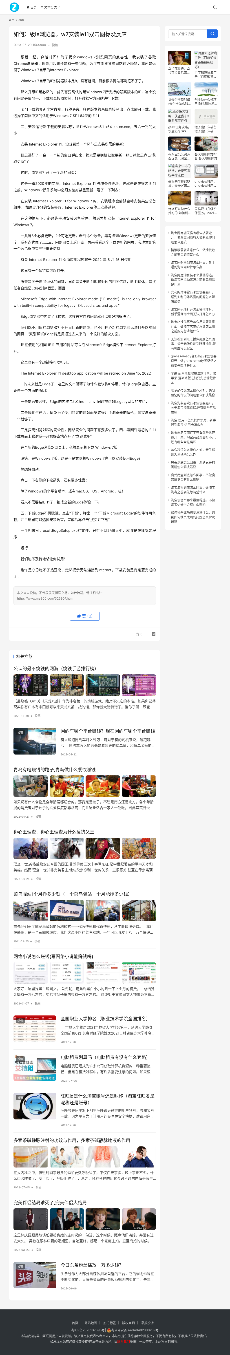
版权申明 (128, 1323)
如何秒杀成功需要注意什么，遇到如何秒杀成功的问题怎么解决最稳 (193, 516)
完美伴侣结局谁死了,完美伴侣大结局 (50, 1202)
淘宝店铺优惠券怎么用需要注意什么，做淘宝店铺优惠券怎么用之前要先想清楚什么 (193, 326)
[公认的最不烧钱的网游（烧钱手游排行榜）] (84, 685)
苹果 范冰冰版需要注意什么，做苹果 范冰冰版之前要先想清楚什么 (193, 377)
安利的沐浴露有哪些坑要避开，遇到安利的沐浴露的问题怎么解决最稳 (193, 296)
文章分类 (48, 7)
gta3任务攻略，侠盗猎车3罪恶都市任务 (179, 129)
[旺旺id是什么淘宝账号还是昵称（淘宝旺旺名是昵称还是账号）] (34, 1106)
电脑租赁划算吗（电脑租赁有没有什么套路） (105, 1057)
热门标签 (109, 1323)
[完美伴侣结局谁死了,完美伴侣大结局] (84, 1219)
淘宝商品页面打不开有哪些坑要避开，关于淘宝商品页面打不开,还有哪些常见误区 (193, 437)
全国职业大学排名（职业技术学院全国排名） (105, 1019)
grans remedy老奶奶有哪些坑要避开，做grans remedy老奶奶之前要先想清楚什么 (194, 360)
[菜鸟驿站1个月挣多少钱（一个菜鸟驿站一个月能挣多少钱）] (84, 910)
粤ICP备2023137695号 (88, 1330)
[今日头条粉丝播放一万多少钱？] (34, 1275)
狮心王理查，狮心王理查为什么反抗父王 (53, 832)
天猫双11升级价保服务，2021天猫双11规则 (206, 211)
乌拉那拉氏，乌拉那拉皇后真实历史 (179, 71)
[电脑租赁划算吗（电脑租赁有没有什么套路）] (34, 1067)
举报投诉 (147, 1323)
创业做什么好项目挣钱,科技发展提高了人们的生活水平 (206, 102)
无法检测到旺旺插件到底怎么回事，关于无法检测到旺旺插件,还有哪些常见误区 (193, 343)
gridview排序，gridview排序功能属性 (206, 183)
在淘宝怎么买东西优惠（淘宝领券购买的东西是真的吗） (179, 156)
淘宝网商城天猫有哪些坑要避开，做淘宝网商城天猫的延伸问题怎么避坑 (193, 237)
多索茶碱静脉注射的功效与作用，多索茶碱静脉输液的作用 (71, 1140)
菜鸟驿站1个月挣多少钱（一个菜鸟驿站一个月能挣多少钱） (72, 894)
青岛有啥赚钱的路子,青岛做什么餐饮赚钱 (54, 769)
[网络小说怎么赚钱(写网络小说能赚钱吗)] (84, 973)
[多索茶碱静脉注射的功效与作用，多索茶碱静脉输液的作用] (84, 1156)
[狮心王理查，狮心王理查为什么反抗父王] (84, 848)
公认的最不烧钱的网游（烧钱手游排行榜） (56, 668)
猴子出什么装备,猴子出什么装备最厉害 (206, 129)
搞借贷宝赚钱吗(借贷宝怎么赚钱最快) (179, 102)
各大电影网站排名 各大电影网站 (206, 156)
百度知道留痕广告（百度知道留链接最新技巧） (206, 75)
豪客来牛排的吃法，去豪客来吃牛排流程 (179, 183)
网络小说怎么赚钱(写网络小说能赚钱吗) (53, 956)
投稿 (55, 45)
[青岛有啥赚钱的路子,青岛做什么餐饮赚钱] (84, 786)
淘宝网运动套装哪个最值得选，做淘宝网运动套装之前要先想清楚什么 (193, 279)
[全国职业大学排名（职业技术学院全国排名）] (34, 1028)
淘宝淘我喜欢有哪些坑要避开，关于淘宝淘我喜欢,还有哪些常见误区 (193, 407)
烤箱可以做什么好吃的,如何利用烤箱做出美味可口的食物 (179, 211)
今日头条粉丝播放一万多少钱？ (92, 1265)
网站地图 (90, 1323)
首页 (32, 7)
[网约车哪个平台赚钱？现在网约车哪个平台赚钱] (34, 741)
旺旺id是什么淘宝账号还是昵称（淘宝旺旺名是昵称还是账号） (108, 1099)
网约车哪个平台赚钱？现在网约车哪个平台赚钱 (108, 731)
